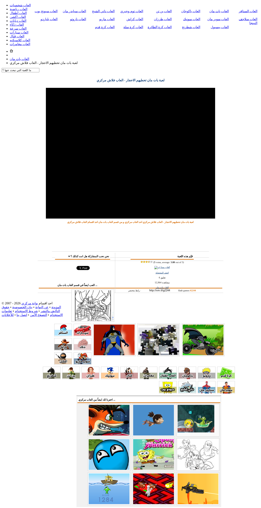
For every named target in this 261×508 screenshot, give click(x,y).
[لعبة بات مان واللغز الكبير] (158, 354)
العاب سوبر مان (218, 19)
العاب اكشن (18, 17)
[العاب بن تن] (71, 378)
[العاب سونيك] (110, 378)
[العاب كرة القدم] (226, 378)
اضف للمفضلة (162, 272)
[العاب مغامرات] (148, 378)
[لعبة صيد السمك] (109, 503)
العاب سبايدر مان (74, 11)
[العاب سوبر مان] (226, 392)
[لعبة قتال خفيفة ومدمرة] (198, 503)
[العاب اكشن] (63, 364)
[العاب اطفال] (168, 378)
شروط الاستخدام (26, 311)
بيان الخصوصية (22, 307)
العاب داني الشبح (103, 11)
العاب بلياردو (49, 19)
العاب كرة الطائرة (160, 27)
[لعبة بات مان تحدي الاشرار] (114, 354)
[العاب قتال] (129, 378)
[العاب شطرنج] (52, 378)
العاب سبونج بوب (46, 11)
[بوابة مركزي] (11, 51)
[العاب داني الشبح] (187, 392)
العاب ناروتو (78, 19)
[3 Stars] (146, 262)
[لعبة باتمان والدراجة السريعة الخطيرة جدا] (203, 354)
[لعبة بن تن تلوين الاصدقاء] (198, 468)
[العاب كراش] (63, 349)
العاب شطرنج (191, 27)
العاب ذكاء (17, 24)
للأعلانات (8, 315)
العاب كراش (134, 19)
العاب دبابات (18, 20)
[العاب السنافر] (63, 335)
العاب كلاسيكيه (20, 40)
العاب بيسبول (220, 27)
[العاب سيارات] (162, 267)
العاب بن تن (164, 11)
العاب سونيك (191, 19)
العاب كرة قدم (105, 27)
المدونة (56, 307)
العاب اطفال (18, 13)
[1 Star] (141, 262)
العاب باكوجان (190, 11)
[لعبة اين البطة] (196, 431)
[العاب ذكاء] (82, 349)
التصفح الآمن (38, 315)
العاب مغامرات (20, 44)
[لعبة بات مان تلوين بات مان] (92, 320)
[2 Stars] (144, 262)
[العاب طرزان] (90, 378)
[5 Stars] (151, 262)
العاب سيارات (19, 32)
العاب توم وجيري (131, 11)
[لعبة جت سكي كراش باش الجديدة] (109, 434)
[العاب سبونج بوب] (168, 392)
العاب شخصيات (20, 5)
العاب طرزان (163, 19)
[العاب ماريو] (82, 364)
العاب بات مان (219, 11)
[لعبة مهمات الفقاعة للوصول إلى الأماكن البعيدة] (109, 468)
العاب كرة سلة (133, 27)
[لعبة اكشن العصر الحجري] (153, 434)
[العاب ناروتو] (207, 378)
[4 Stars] (149, 262)
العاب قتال (17, 36)
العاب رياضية (18, 9)
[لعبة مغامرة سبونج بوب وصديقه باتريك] (153, 468)
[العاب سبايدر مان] (207, 392)
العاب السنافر (248, 11)
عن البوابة (42, 307)
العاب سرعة (18, 28)
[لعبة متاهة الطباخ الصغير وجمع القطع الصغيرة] (153, 503)
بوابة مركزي (29, 303)
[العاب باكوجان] (187, 378)
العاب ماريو (107, 19)
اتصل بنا (22, 315)
